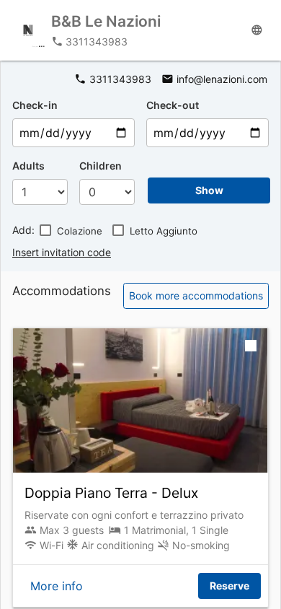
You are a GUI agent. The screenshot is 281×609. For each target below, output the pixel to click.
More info (56, 586)
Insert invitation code (61, 252)
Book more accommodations (196, 295)
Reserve (229, 585)
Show (209, 190)
